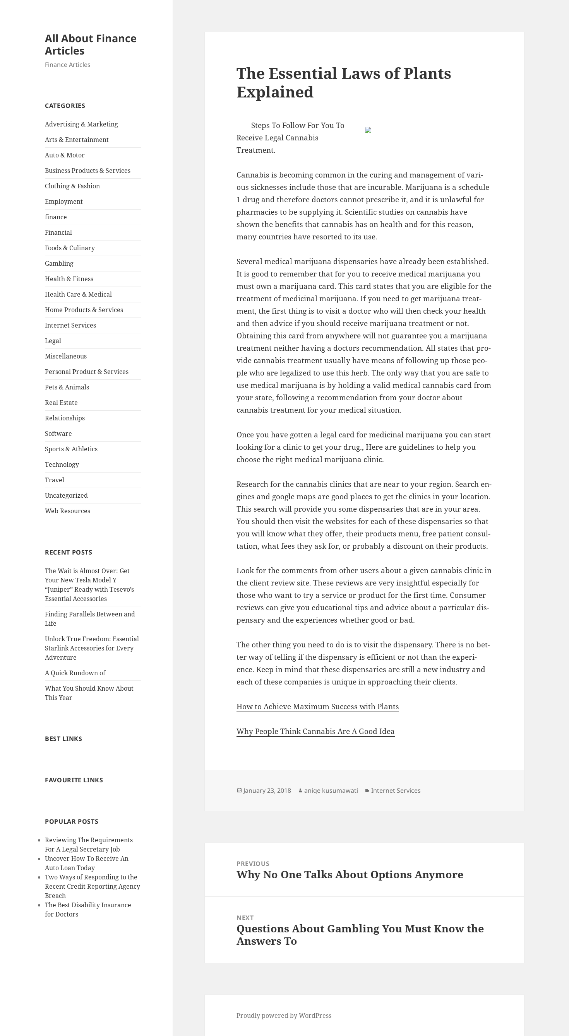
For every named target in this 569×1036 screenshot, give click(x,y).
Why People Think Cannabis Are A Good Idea (316, 731)
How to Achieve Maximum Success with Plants (318, 706)
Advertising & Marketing (81, 124)
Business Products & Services (87, 170)
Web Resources (67, 511)
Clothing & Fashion (72, 186)
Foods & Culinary (70, 248)
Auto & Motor (65, 155)
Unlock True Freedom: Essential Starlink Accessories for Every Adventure (92, 648)
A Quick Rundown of (75, 673)
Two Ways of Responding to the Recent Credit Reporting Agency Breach (92, 886)
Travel (54, 480)
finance (56, 217)
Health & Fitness (69, 279)
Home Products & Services (84, 310)
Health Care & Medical (78, 294)
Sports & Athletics (71, 449)
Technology (62, 464)
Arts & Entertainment (77, 139)
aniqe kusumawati (331, 790)
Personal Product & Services (87, 371)
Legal (53, 340)
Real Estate (61, 402)
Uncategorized (66, 495)
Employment (64, 201)
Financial (58, 232)
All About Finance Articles (91, 44)
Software (58, 433)
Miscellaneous (66, 356)
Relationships (65, 418)
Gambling (59, 263)
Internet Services (70, 325)
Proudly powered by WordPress (284, 1015)
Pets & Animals (67, 387)
